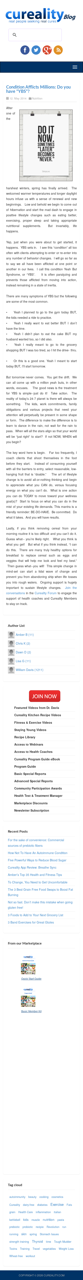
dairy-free (28, 1205)
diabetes (42, 1205)
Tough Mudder (62, 1242)
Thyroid (37, 1241)
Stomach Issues (49, 1234)
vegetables (49, 1249)
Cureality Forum (46, 593)
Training (25, 1249)
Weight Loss (66, 1249)
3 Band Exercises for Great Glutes (31, 922)
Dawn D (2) (23, 652)
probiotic (28, 1227)
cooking (44, 1197)
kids (26, 1219)
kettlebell (14, 1220)
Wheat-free (16, 1256)
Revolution (53, 1227)
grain (12, 1212)
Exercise (57, 1204)
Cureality (14, 1205)
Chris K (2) (23, 643)
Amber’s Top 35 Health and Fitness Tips (35, 874)
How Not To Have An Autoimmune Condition (37, 853)
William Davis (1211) (29, 670)
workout (30, 1256)
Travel (36, 1249)
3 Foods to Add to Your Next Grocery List (35, 915)
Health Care (25, 1212)
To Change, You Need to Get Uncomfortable (37, 882)
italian (57, 1212)
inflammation (43, 1212)
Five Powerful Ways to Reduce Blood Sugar (37, 860)
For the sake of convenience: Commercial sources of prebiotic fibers (36, 842)
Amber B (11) (25, 634)
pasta (60, 1220)
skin (24, 1234)
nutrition (48, 1219)
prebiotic (14, 1227)
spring (33, 1234)
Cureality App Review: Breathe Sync (32, 867)
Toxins (13, 1249)
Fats (69, 1205)
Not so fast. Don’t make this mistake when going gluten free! (40, 905)
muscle (35, 1220)
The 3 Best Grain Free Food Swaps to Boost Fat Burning (40, 892)
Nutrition (37, 98)
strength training (19, 1242)
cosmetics (57, 1197)
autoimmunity (17, 1197)
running (13, 1234)
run (64, 1227)
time (48, 1242)
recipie (40, 1227)
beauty (32, 1197)
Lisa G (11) (23, 661)
